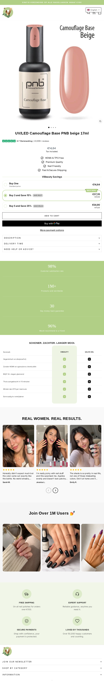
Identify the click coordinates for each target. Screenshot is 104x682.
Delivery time (13, 243)
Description (12, 238)
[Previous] (48, 490)
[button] (52, 184)
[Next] (55, 490)
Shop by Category (15, 668)
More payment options (52, 230)
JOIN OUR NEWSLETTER (17, 661)
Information (11, 674)
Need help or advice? (19, 249)
